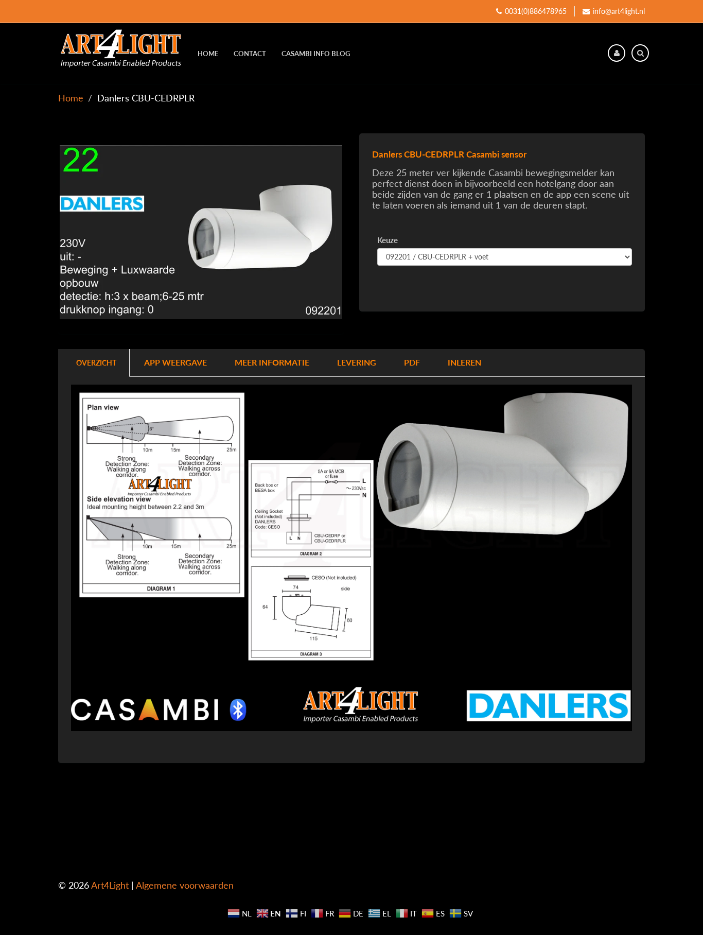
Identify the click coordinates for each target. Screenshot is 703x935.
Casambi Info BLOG (316, 53)
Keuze (387, 240)
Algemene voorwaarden (185, 885)
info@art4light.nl (619, 11)
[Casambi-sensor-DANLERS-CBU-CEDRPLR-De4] (201, 232)
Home (208, 53)
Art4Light (110, 885)
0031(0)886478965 (536, 11)
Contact (250, 53)
